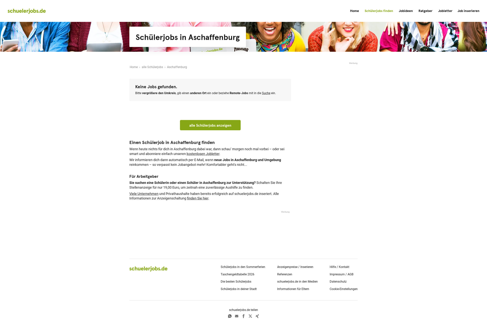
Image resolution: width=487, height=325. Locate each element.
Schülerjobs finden (379, 11)
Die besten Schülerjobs (236, 281)
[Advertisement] (329, 122)
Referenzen (284, 274)
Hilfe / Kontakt (339, 267)
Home (354, 11)
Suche (266, 93)
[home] (27, 11)
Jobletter (445, 11)
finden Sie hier (197, 198)
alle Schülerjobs (152, 67)
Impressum (337, 274)
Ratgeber (425, 11)
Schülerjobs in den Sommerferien (243, 267)
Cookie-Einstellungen (344, 289)
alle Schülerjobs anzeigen (210, 125)
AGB (350, 274)
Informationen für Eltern (293, 289)
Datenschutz (338, 281)
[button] (468, 11)
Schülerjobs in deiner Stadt (239, 289)
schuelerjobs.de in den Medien (297, 281)
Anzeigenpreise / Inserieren (295, 267)
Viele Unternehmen (143, 194)
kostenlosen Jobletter (203, 154)
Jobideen (406, 11)
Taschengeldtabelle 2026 (237, 274)
